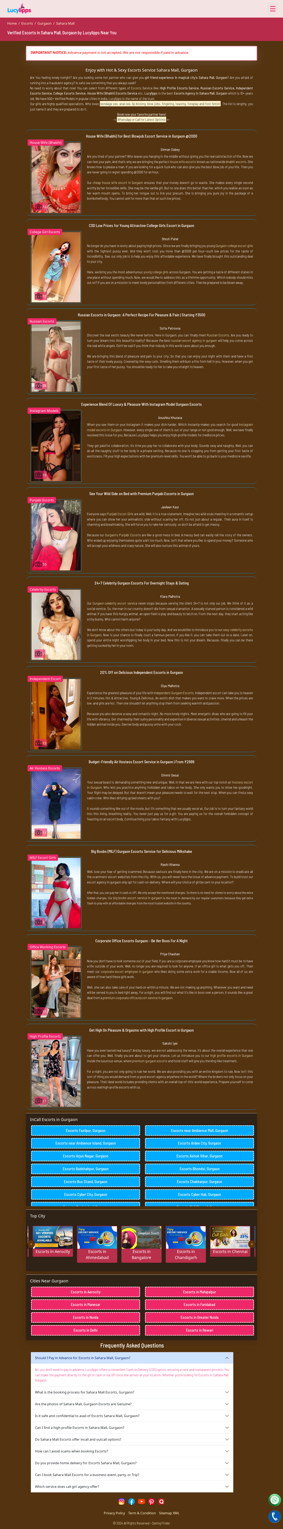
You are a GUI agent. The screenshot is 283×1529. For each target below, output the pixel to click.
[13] (56, 177)
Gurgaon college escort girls (234, 246)
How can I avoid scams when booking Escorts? (71, 1451)
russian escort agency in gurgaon (194, 340)
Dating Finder (161, 1523)
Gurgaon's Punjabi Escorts (123, 535)
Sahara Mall (65, 23)
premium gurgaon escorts (149, 1061)
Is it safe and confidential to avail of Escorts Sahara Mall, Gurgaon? (87, 1416)
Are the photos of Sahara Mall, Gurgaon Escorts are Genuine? (83, 1404)
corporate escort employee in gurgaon (127, 971)
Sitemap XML (169, 1513)
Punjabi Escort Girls (120, 514)
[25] (56, 356)
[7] (56, 624)
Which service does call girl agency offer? (67, 1486)
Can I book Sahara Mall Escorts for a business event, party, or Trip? (87, 1475)
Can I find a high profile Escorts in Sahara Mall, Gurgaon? (79, 1427)
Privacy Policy (114, 1513)
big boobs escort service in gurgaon (137, 898)
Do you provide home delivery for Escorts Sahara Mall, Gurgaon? (86, 1463)
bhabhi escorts (236, 162)
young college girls (156, 272)
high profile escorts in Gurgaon (231, 1055)
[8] (56, 892)
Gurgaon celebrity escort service (115, 603)
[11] (56, 803)
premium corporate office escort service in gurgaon (137, 998)
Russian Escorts (218, 335)
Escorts (27, 23)
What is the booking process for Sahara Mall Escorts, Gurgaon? (84, 1392)
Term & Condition (142, 1513)
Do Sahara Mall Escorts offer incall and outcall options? (78, 1439)
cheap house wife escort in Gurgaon (118, 182)
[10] (56, 267)
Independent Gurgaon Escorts (174, 693)
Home (12, 23)
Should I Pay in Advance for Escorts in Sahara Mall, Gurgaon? (82, 1358)
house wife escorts (183, 162)
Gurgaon (44, 23)
